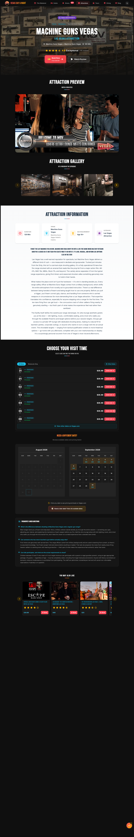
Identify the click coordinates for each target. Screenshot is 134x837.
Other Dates (111, 364)
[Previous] (19, 599)
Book (45, 612)
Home (54, 24)
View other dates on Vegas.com (68, 426)
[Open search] (127, 3)
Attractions (62, 24)
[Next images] (116, 185)
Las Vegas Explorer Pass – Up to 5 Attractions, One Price (33, 603)
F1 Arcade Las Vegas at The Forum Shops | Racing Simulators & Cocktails (65, 603)
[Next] (115, 599)
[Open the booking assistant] (129, 825)
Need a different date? (67, 435)
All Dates (21, 364)
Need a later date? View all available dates (68, 509)
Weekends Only (33, 364)
